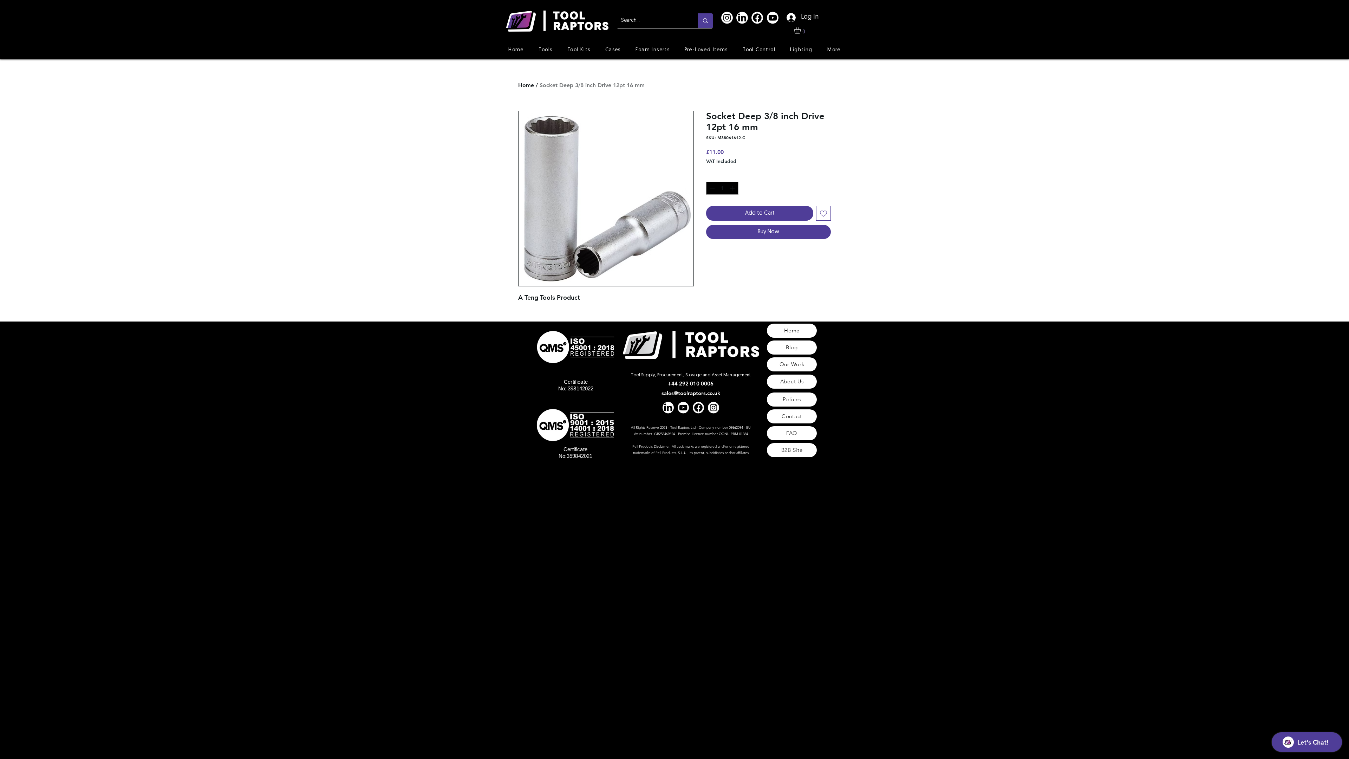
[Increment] (733, 188)
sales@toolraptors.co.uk (691, 393)
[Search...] (705, 20)
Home (526, 85)
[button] (801, 30)
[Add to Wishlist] (823, 213)
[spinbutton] (722, 188)
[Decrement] (711, 188)
